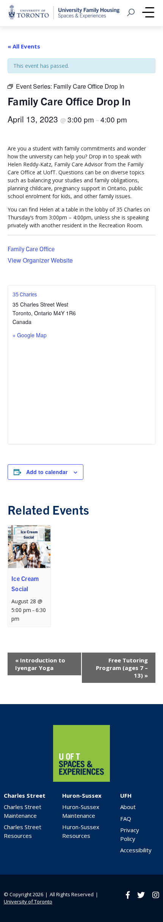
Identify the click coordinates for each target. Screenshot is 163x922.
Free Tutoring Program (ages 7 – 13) (122, 667)
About (128, 807)
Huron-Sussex (82, 795)
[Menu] (148, 13)
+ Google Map (30, 335)
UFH (126, 795)
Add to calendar (46, 472)
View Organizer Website (40, 260)
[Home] (81, 779)
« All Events (24, 46)
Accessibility (136, 850)
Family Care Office (31, 248)
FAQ (125, 818)
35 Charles (25, 294)
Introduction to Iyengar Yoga (40, 664)
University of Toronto (28, 901)
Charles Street (24, 795)
